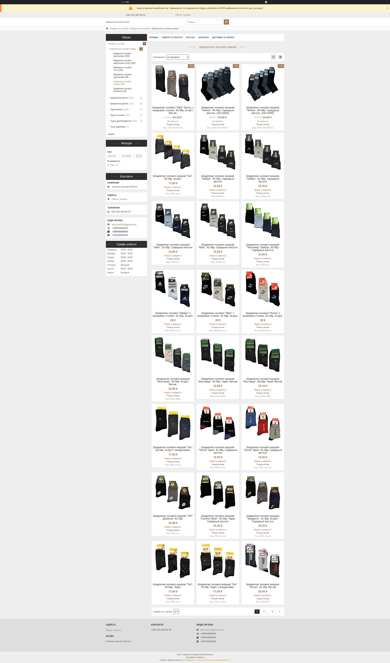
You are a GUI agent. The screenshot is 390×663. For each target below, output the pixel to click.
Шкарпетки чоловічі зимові (122, 82)
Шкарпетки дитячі (119, 103)
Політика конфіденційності (218, 660)
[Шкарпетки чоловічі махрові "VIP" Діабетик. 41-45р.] (173, 492)
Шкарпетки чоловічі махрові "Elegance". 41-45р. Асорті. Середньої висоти (262, 519)
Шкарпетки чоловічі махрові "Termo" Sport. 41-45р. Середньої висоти (217, 450)
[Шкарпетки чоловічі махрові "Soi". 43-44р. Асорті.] (173, 152)
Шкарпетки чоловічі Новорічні (122, 89)
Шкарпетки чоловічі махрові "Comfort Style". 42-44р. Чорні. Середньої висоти (218, 519)
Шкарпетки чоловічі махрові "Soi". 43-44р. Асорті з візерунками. (173, 449)
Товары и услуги (116, 43)
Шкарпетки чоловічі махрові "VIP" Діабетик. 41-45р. (173, 517)
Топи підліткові (117, 126)
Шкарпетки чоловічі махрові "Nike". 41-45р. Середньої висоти (173, 246)
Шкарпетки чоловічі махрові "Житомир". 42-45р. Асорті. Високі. (173, 382)
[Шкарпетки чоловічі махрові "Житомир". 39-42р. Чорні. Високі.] (262, 354)
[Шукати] (226, 22)
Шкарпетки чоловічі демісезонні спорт (122, 61)
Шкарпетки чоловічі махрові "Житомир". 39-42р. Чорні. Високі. (263, 380)
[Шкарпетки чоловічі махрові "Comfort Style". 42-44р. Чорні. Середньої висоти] (218, 492)
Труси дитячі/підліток (120, 121)
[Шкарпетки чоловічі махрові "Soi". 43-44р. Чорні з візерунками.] (218, 560)
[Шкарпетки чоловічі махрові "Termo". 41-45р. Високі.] (262, 560)
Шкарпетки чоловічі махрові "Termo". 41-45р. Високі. (262, 586)
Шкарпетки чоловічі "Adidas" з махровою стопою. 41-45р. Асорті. (173, 314)
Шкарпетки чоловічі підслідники (122, 75)
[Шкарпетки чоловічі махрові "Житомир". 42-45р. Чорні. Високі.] (218, 354)
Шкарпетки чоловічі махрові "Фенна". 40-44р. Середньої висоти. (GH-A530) (217, 110)
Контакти (203, 37)
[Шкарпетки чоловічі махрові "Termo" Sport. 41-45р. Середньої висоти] (218, 423)
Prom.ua (209, 655)
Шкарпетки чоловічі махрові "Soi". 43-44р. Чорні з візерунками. (218, 586)
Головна (153, 37)
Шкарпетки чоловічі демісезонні (122, 54)
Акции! (111, 134)
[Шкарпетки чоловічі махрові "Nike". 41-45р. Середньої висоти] (173, 220)
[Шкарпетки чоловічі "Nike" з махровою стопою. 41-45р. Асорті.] (218, 289)
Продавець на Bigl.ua (195, 657)
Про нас (190, 37)
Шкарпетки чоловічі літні (122, 68)
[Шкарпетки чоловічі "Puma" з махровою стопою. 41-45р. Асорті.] (262, 289)
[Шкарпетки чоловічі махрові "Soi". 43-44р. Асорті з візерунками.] (173, 423)
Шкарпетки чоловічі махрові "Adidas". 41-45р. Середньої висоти (217, 179)
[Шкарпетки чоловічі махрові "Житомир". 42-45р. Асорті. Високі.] (173, 354)
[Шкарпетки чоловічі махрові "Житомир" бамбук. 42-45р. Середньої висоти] (262, 220)
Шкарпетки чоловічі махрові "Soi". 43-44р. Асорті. (173, 177)
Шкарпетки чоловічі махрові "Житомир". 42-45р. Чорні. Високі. (218, 380)
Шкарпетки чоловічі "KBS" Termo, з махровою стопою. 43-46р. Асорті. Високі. (172, 110)
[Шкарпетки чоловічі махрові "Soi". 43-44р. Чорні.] (173, 560)
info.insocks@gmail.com (124, 224)
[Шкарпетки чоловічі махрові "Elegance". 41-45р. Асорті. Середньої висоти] (262, 492)
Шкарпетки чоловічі (140, 28)
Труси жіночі (116, 109)
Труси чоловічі (117, 115)
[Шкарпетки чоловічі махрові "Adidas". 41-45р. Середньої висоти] (218, 152)
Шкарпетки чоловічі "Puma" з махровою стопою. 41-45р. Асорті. (262, 314)
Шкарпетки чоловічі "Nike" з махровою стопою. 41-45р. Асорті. (217, 314)
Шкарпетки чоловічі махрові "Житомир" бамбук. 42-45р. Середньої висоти (262, 247)
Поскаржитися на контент (194, 660)
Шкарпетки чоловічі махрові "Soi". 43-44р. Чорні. (173, 586)
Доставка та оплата (223, 37)
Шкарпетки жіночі (119, 98)
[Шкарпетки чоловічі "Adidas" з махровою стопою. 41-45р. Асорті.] (173, 289)
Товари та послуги (119, 28)
